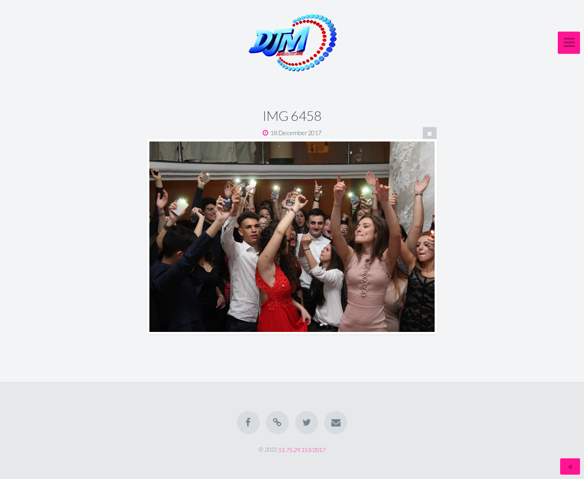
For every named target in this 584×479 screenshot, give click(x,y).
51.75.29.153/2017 (301, 449)
